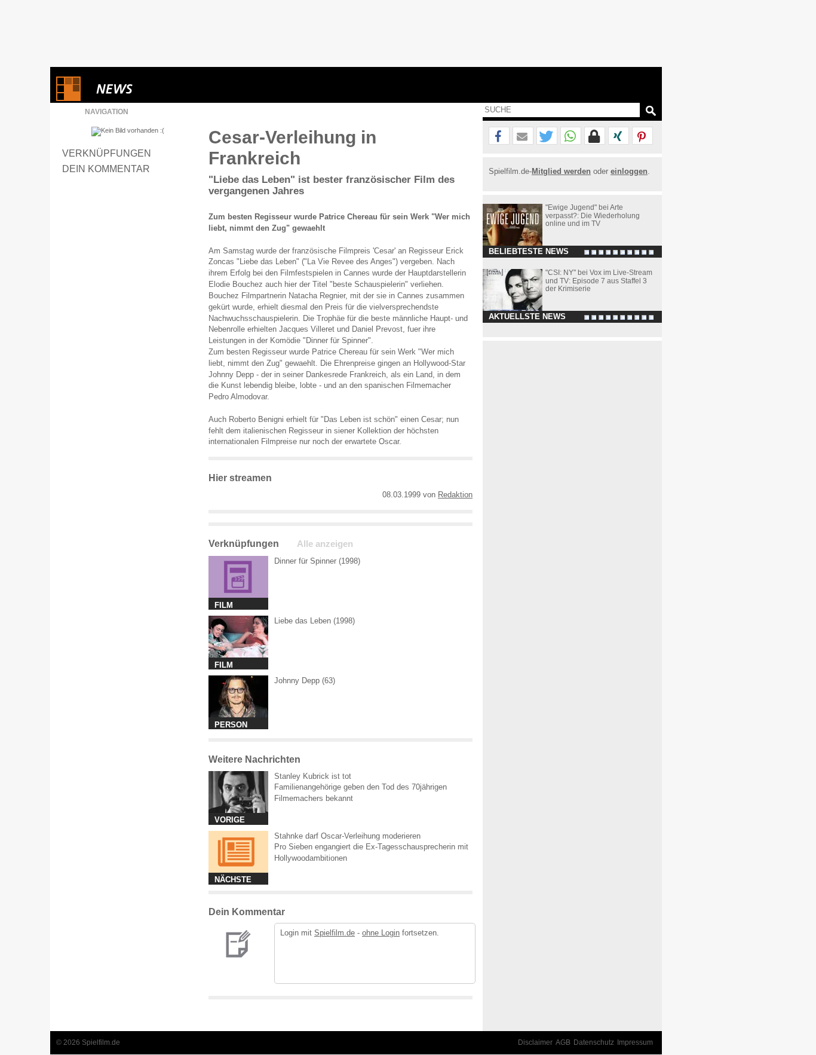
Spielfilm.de (334, 932)
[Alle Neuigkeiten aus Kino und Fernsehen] (158, 88)
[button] (499, 136)
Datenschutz (593, 1042)
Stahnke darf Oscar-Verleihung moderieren (347, 835)
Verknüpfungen (106, 153)
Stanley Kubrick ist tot (312, 776)
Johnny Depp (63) (304, 680)
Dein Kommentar (106, 168)
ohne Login (381, 932)
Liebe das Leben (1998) (314, 620)
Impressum (635, 1042)
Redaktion (455, 494)
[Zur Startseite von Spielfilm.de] (68, 98)
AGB (563, 1042)
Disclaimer (535, 1042)
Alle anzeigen (325, 544)
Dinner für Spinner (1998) (317, 560)
